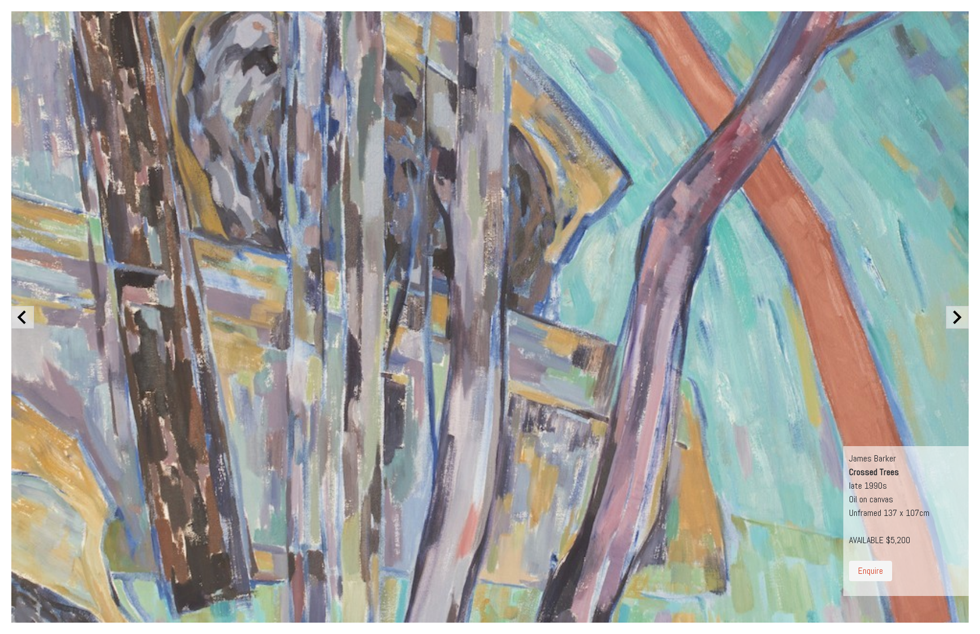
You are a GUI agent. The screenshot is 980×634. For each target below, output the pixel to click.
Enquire (870, 571)
